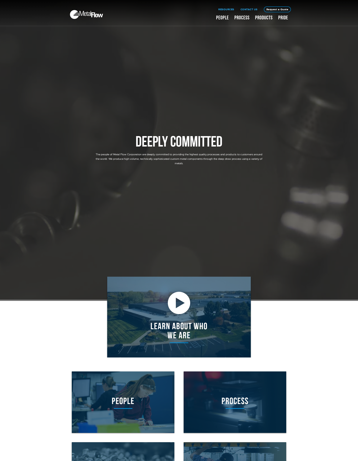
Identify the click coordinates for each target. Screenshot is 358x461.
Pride (283, 19)
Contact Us (249, 9)
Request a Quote (277, 9)
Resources (226, 9)
